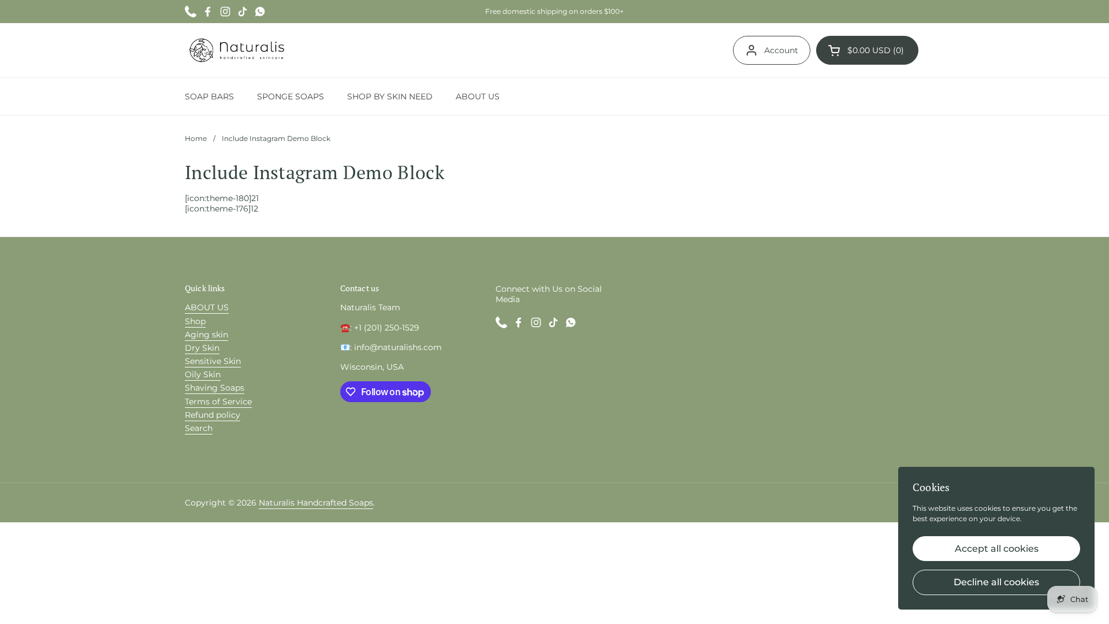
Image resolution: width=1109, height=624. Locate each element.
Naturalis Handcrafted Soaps (316, 502)
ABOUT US (207, 307)
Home (196, 138)
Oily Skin (203, 374)
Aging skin (206, 334)
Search (199, 428)
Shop (195, 321)
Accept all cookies (997, 548)
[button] (867, 50)
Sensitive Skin (213, 361)
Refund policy (212, 415)
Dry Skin (202, 348)
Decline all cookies (996, 582)
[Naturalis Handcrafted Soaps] (236, 50)
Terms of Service (218, 401)
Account (781, 50)
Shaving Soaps (214, 387)
